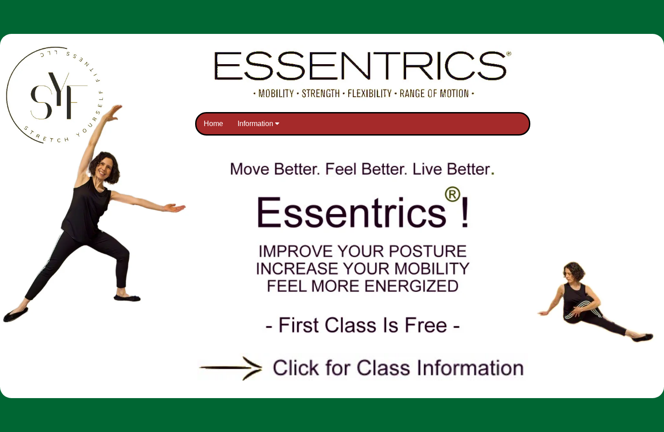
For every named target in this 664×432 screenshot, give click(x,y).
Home (213, 123)
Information (256, 123)
